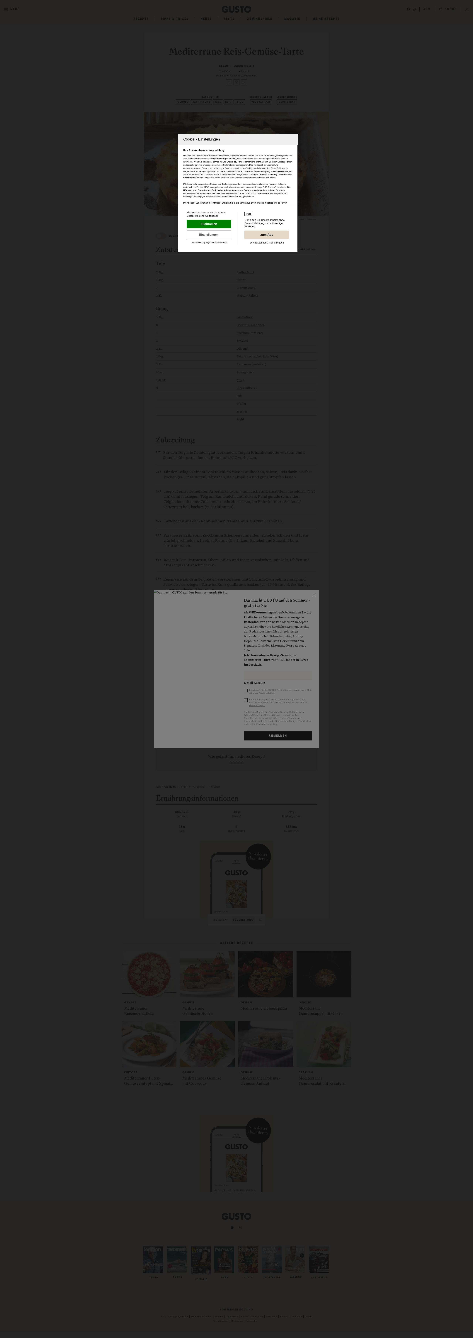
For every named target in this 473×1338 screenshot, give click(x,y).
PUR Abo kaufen (266, 235)
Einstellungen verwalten (209, 235)
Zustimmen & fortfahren (209, 224)
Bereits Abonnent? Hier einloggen (267, 242)
